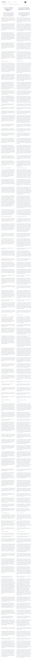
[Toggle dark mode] (30, 2)
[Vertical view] (27, 2)
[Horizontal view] (25, 2)
